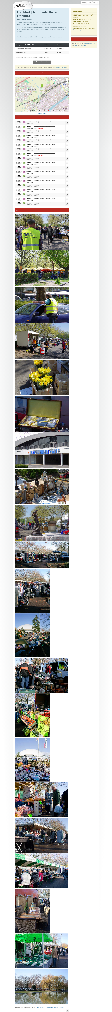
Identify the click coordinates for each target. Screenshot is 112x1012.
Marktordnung (77, 30)
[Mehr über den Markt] (19, 122)
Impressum (40, 1007)
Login (89, 3)
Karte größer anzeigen (42, 113)
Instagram (92, 44)
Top (67, 1011)
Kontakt (95, 3)
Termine (84, 3)
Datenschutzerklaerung (50, 1007)
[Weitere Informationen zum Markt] (67, 122)
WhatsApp (83, 46)
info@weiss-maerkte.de (60, 67)
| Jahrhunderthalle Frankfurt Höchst (44, 122)
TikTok (76, 46)
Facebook (86, 44)
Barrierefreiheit (61, 1007)
